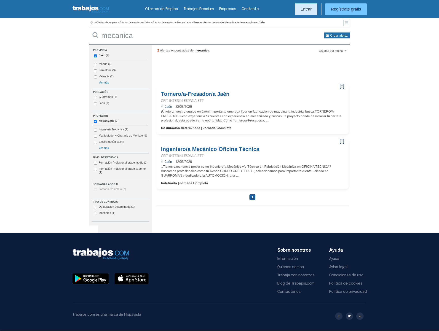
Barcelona (105, 70)
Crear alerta (339, 35)
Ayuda (334, 259)
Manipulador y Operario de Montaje (121, 135)
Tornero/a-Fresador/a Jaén (195, 94)
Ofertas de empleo (106, 22)
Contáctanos (289, 292)
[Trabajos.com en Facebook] (339, 316)
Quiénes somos (290, 267)
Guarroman (106, 97)
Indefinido (107, 213)
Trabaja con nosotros (296, 275)
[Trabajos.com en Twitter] (349, 316)
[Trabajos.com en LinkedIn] (360, 316)
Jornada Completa (112, 189)
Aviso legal (338, 267)
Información (287, 259)
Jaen (102, 103)
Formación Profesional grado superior (122, 170)
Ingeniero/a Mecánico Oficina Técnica (210, 149)
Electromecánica (109, 141)
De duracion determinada (117, 206)
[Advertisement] (243, 69)
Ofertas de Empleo (161, 9)
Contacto (250, 9)
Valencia (104, 76)
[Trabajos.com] (90, 12)
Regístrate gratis (346, 9)
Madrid (103, 64)
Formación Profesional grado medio (123, 162)
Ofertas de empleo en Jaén (135, 22)
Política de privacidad (348, 292)
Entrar (306, 9)
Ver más (104, 82)
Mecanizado (106, 120)
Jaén (102, 55)
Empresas (227, 9)
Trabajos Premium (199, 9)
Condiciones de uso (346, 275)
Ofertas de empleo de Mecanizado (172, 22)
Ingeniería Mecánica (111, 129)
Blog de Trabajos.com (295, 283)
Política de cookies (345, 283)
